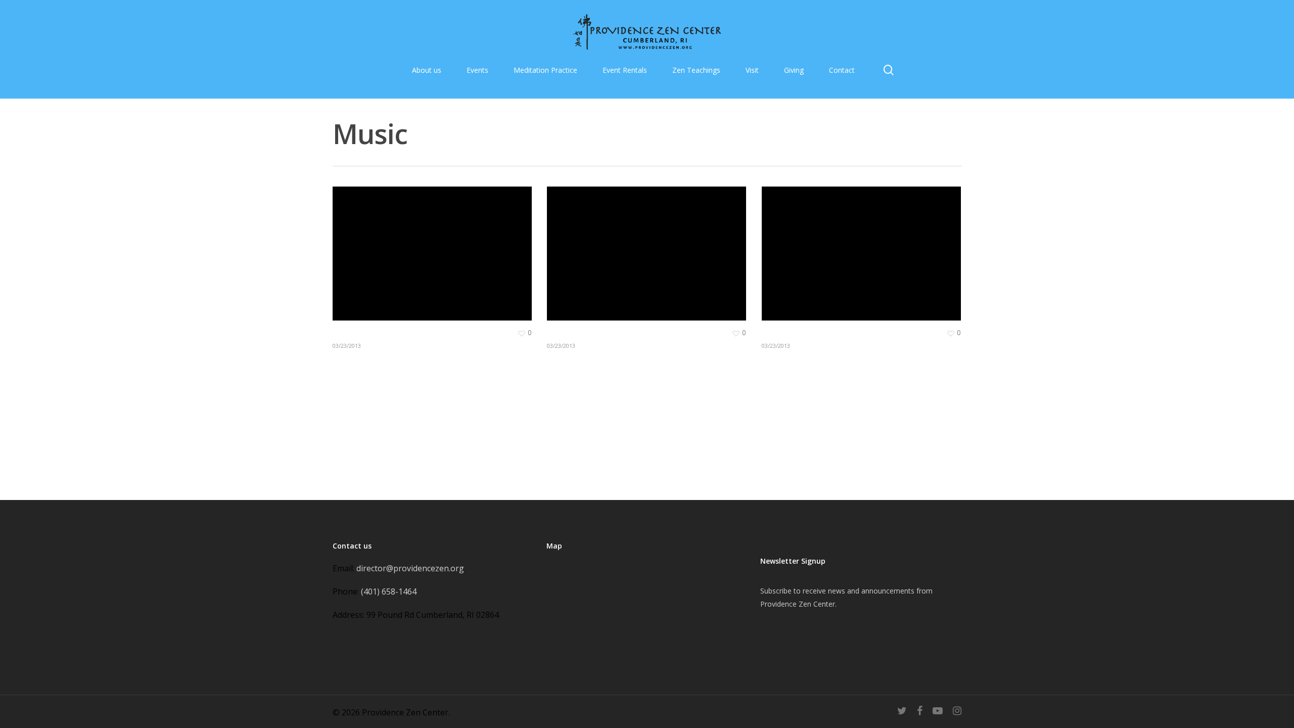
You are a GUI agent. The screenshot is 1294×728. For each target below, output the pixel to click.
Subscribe (776, 591)
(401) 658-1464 (389, 591)
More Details (435, 246)
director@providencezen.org (410, 568)
